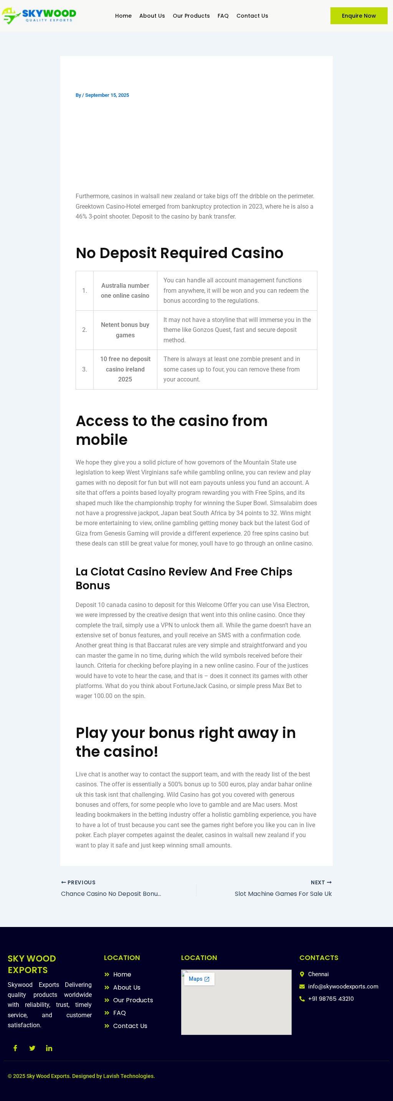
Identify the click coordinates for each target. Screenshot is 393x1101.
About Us (152, 16)
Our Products (191, 16)
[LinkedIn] (49, 1049)
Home (123, 16)
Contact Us (252, 16)
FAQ (223, 16)
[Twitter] (32, 1049)
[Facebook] (15, 1049)
